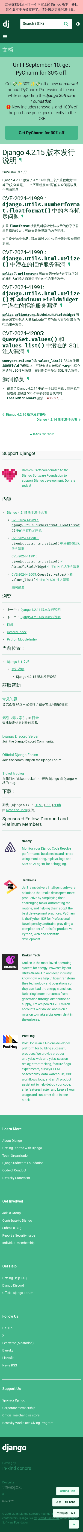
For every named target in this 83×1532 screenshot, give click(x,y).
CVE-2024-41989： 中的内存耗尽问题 (46, 525)
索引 (6, 718)
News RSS (9, 1365)
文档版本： (66, 1513)
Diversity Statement (16, 1178)
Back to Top (43, 434)
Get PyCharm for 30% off (41, 132)
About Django (12, 1140)
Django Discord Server (20, 736)
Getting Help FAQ (14, 1278)
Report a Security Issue (18, 1235)
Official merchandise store (20, 1415)
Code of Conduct (14, 1170)
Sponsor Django (13, 1400)
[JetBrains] (10, 893)
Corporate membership (18, 1408)
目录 (10, 624)
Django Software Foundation (23, 1163)
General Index (17, 632)
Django (6, 24)
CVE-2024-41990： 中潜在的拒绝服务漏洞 (46, 543)
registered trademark (46, 1518)
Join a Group (11, 1213)
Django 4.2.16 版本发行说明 (25, 414)
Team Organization (16, 1155)
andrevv (13, 1501)
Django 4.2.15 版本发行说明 (27, 512)
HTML (39, 805)
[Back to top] (74, 1524)
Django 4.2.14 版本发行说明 (57, 419)
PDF (48, 805)
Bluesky (7, 1350)
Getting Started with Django (22, 1148)
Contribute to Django (17, 1220)
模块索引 (18, 718)
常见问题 (9, 699)
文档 (7, 50)
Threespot (13, 1487)
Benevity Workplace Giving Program (27, 1423)
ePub (57, 805)
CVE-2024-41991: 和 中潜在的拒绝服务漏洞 (46, 561)
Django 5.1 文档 (18, 662)
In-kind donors (16, 1468)
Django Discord (13, 1285)
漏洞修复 (18, 587)
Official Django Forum (20, 755)
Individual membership (18, 1243)
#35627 (52, 398)
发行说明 (18, 669)
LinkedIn (8, 1358)
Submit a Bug (11, 1228)
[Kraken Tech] (10, 968)
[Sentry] (10, 853)
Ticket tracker (13, 773)
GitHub (7, 1328)
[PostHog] (10, 1048)
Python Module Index (22, 639)
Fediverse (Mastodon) (18, 1343)
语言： (65, 1502)
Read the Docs (16, 810)
